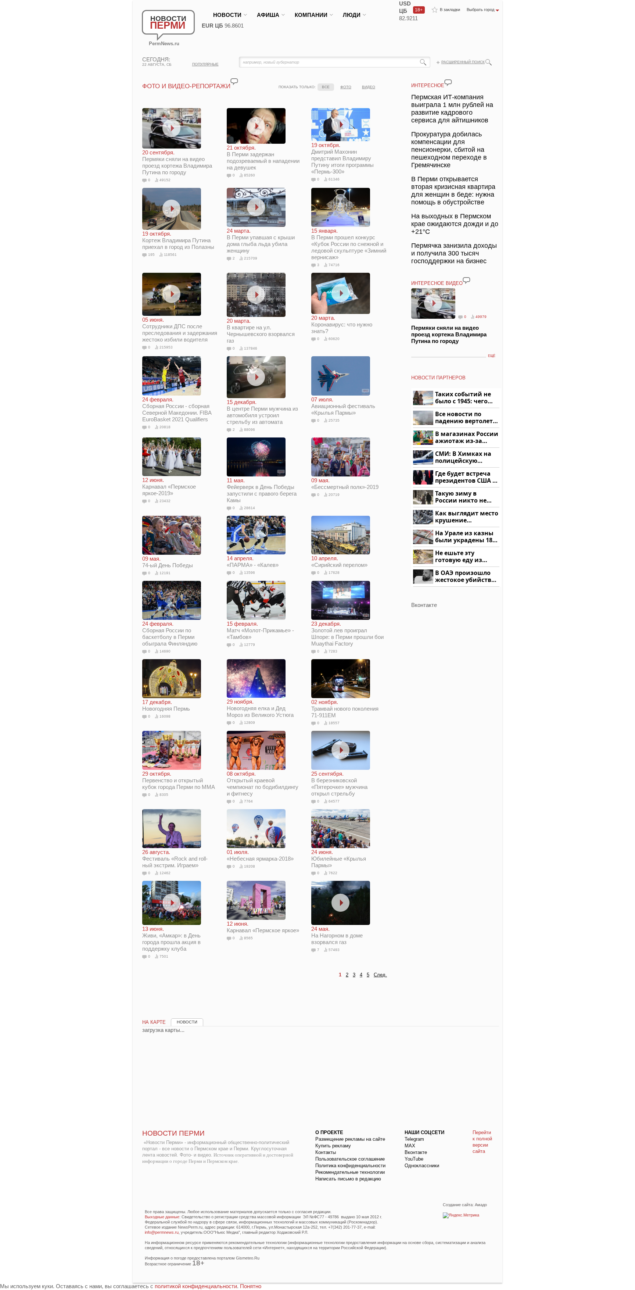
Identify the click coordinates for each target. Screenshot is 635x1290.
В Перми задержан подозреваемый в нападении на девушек (263, 157)
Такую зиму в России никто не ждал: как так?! (461, 497)
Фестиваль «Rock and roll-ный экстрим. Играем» (175, 858)
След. (380, 975)
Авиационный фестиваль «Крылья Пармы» (343, 405)
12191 (165, 573)
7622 (333, 873)
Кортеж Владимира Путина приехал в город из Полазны (178, 240)
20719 (334, 495)
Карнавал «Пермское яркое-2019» (169, 486)
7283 (333, 651)
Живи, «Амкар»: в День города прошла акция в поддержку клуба (171, 939)
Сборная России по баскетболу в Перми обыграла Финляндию (169, 634)
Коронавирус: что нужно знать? (341, 324)
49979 (481, 317)
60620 (334, 339)
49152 (165, 180)
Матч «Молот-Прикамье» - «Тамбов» (260, 630)
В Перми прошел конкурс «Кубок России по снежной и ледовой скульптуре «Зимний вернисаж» (348, 244)
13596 (249, 573)
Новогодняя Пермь (166, 705)
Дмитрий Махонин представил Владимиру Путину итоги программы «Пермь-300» (342, 158)
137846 (250, 348)
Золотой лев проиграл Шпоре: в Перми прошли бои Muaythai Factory (347, 634)
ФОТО (345, 87)
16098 (165, 716)
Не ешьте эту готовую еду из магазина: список (463, 557)
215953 (166, 347)
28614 (249, 508)
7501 (163, 956)
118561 (170, 255)
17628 (334, 573)
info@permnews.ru (162, 1232)
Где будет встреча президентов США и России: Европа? (466, 477)
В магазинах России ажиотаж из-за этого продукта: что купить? (466, 437)
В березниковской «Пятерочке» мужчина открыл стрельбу (339, 784)
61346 (334, 179)
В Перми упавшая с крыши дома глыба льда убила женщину (261, 241)
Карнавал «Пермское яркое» (263, 927)
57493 (334, 950)
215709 (250, 258)
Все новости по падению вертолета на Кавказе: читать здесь (465, 418)
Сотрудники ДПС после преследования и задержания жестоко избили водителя (179, 329)
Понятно (250, 1286)
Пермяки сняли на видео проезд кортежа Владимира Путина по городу (177, 162)
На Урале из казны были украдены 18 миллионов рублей (465, 537)
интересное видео (437, 283)
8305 (163, 795)
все (326, 87)
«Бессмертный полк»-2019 (345, 483)
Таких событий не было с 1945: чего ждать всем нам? (463, 398)
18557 (334, 723)
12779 (249, 645)
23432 (165, 501)
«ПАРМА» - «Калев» (253, 561)
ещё (491, 356)
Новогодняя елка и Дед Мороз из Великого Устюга (260, 708)
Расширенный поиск (463, 62)
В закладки (450, 9)
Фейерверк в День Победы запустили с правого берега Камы (262, 490)
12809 (249, 723)
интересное (427, 85)
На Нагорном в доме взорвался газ (337, 935)
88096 (249, 430)
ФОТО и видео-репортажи (186, 86)
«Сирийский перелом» (339, 561)
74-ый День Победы (167, 561)
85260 (249, 175)
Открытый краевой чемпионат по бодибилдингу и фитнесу (262, 784)
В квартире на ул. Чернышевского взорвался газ (261, 331)
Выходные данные (162, 1217)
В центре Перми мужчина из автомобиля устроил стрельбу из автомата (262, 412)
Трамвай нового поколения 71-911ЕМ (345, 708)
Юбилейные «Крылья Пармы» (338, 858)
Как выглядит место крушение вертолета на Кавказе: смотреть (466, 517)
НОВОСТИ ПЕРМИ (173, 1133)
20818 (165, 427)
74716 (334, 265)
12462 (165, 873)
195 (151, 255)
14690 (165, 651)
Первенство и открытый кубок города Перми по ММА (178, 780)
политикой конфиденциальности (196, 1286)
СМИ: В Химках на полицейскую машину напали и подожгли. (463, 457)
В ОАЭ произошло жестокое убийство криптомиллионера (466, 576)
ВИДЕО (368, 87)
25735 (334, 420)
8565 (248, 938)
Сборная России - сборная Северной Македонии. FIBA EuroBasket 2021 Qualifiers (176, 409)
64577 (334, 801)
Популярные (205, 64)
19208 (249, 866)
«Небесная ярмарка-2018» (260, 855)
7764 (248, 801)
